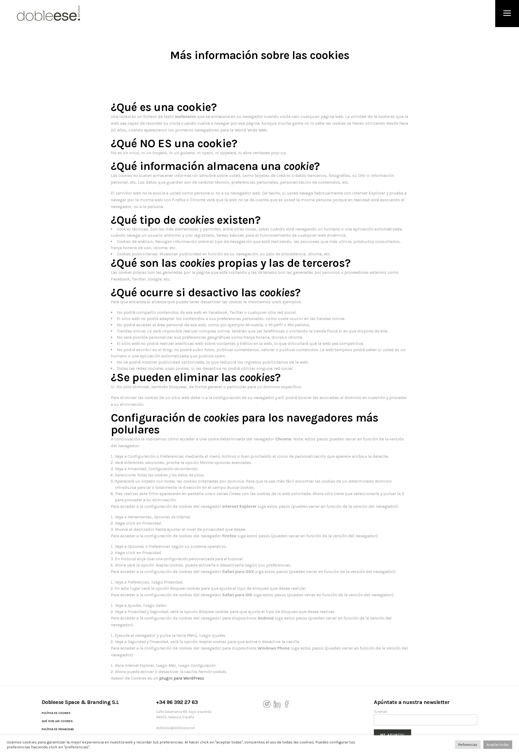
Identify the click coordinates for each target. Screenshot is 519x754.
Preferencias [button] (467, 745)
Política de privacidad (58, 729)
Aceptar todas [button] (498, 745)
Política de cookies (56, 713)
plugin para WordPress (181, 678)
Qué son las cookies (57, 721)
